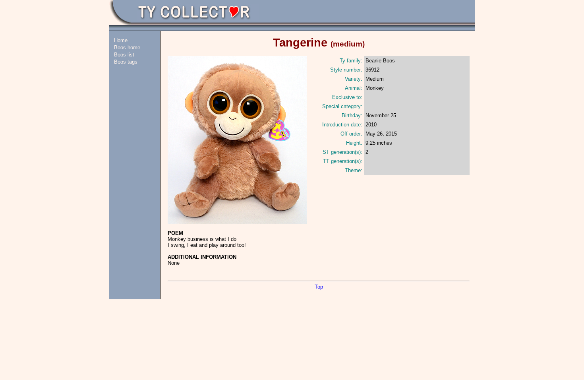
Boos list (124, 55)
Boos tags (125, 62)
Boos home (127, 47)
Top (319, 287)
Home (121, 40)
